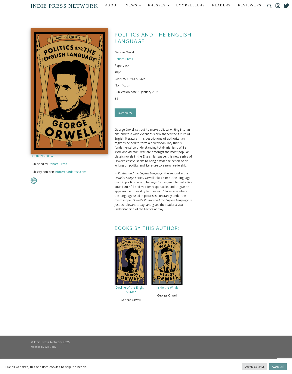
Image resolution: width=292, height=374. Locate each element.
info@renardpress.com (70, 172)
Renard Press (58, 164)
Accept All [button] (278, 366)
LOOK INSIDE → (42, 156)
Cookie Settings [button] (255, 366)
